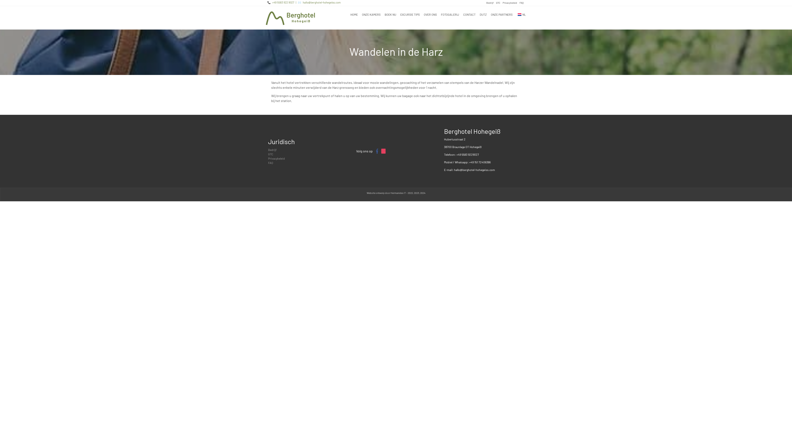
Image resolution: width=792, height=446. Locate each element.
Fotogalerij (450, 14)
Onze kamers (371, 14)
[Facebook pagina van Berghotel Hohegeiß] (376, 151)
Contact (469, 14)
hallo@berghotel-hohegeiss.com (322, 2)
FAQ (522, 2)
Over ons (430, 14)
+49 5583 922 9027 (283, 2)
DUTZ (483, 14)
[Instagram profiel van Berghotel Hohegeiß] (383, 151)
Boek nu (390, 14)
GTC (498, 2)
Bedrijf (490, 2)
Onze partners (502, 14)
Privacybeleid (510, 2)
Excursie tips (410, 14)
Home (354, 14)
